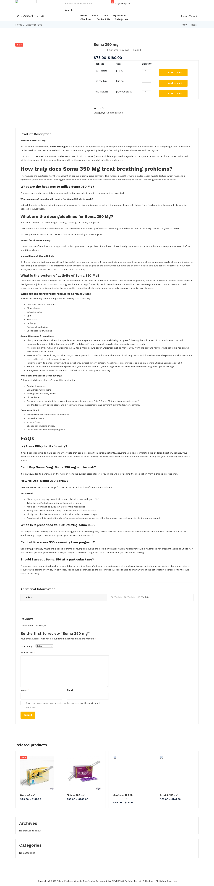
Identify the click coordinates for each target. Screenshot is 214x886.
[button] (110, 3)
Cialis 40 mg (27, 795)
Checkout (86, 19)
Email (71, 690)
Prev (184, 24)
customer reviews (118, 50)
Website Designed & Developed (90, 881)
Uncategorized (34, 24)
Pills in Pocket (64, 881)
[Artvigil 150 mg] (177, 773)
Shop (95, 15)
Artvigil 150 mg (168, 795)
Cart (105, 15)
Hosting (149, 881)
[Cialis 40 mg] (37, 773)
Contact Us (103, 19)
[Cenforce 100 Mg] (130, 773)
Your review (28, 652)
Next (193, 24)
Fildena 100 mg (75, 795)
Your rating (27, 646)
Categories (121, 19)
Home (83, 15)
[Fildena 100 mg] (84, 773)
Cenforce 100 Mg (123, 795)
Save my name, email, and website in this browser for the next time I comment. (63, 705)
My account (120, 15)
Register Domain (133, 881)
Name (25, 690)
